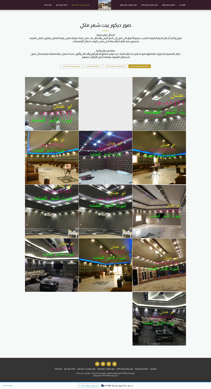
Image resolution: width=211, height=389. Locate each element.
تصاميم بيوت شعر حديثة (139, 66)
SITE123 (105, 375)
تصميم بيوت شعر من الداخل (115, 66)
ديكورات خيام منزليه (93, 66)
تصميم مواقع (97, 375)
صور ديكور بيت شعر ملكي (72, 66)
